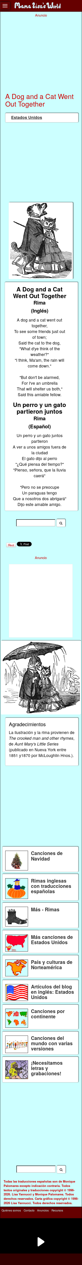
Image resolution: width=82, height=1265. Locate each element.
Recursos (57, 1210)
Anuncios (43, 1210)
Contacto (29, 1210)
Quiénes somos (11, 1210)
